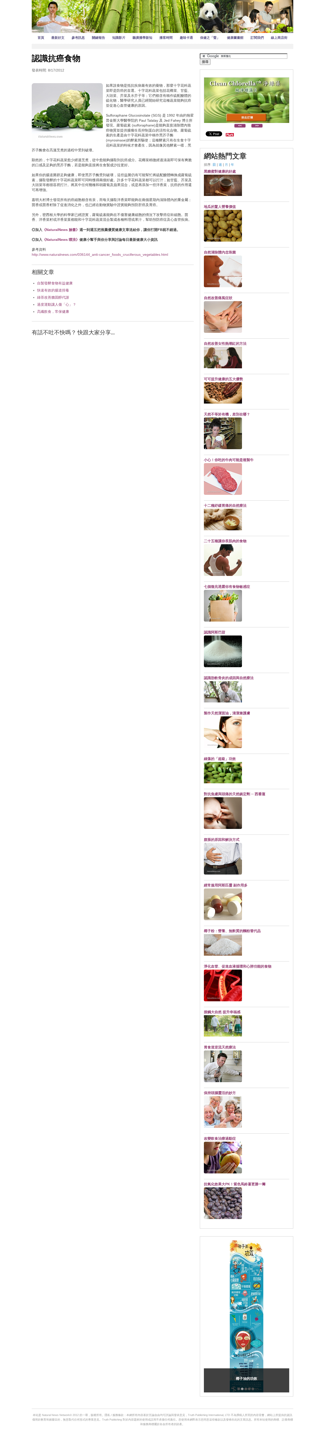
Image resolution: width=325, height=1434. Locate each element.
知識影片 (118, 38)
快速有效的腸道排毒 (53, 290)
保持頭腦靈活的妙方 (220, 1093)
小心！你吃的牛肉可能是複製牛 (229, 460)
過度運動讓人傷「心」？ (56, 304)
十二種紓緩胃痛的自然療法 (225, 505)
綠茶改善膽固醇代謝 (53, 297)
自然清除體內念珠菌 (220, 252)
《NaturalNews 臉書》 (60, 230)
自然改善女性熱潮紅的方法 (225, 343)
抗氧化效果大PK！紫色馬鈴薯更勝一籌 (235, 1184)
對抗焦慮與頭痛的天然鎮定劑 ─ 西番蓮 (234, 794)
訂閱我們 (257, 38)
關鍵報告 (98, 38)
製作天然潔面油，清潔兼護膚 (227, 713)
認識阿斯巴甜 (214, 632)
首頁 (41, 38)
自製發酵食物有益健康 (55, 283)
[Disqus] (113, 404)
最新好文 (57, 38)
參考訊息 (78, 38)
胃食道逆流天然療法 (220, 1047)
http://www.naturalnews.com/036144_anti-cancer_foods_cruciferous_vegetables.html (100, 254)
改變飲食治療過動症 (220, 1138)
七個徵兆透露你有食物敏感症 (227, 587)
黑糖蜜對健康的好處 (220, 171)
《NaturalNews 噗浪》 (60, 240)
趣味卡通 (186, 38)
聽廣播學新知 (142, 38)
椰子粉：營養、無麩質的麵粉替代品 (232, 931)
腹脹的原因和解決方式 (221, 840)
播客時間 (166, 38)
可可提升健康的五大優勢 (223, 379)
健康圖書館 (235, 38)
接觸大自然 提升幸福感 (222, 1012)
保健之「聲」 (210, 38)
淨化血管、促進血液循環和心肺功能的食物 (237, 966)
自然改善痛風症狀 (218, 298)
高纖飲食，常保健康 (53, 312)
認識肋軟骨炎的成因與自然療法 (229, 678)
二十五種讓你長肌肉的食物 (225, 541)
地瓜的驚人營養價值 (220, 207)
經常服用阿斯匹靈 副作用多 (226, 885)
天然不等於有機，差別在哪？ (227, 414)
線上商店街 (279, 38)
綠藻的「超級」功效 (220, 759)
